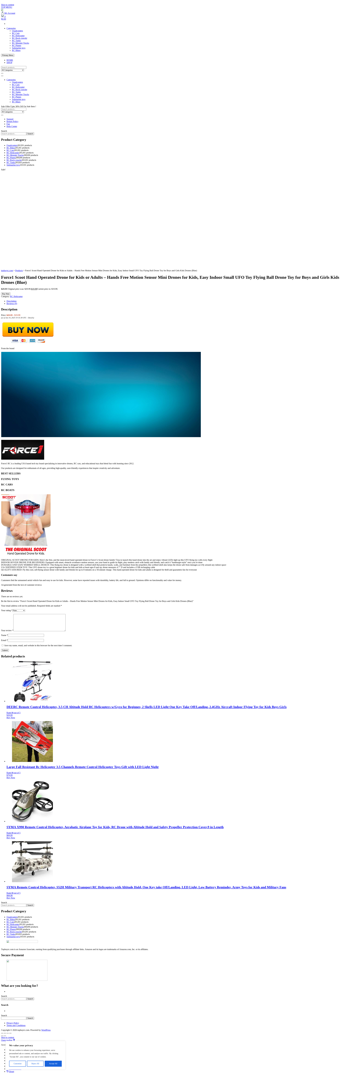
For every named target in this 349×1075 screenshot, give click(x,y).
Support (10, 119)
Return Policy (12, 121)
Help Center (12, 126)
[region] (35, 1055)
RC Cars (15, 33)
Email (4, 640)
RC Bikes (16, 50)
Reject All (35, 1064)
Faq (8, 124)
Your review (7, 630)
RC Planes (16, 45)
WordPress (46, 1030)
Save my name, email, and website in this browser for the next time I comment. (38, 645)
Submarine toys (18, 48)
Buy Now (5, 294)
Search (4, 131)
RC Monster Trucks (20, 43)
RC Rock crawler (19, 38)
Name (4, 635)
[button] (8, 1040)
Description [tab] (11, 301)
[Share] (8, 1033)
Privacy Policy (13, 1023)
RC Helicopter (18, 36)
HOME (10, 60)
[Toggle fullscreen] (5, 1033)
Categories (11, 28)
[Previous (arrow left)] (2, 1035)
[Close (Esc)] (10, 1033)
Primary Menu (7, 55)
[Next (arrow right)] (5, 1035)
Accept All (53, 1064)
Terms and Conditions (16, 1025)
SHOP (9, 62)
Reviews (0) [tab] (12, 303)
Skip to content (7, 5)
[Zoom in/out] (2, 1033)
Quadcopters (17, 31)
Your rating (6, 610)
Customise (18, 1064)
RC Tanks (16, 40)
